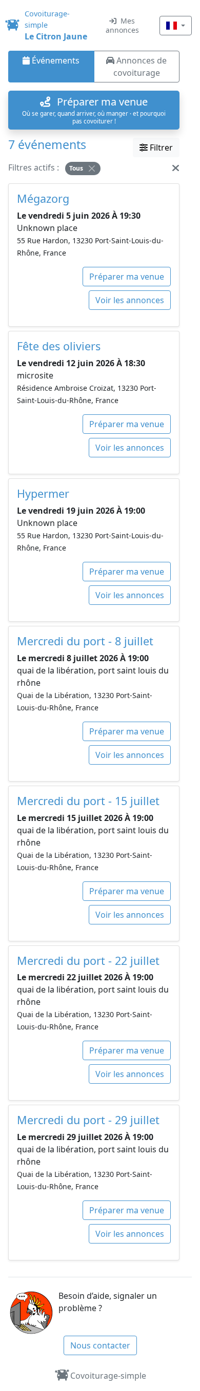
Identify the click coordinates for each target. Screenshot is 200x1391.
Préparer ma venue (126, 276)
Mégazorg (43, 198)
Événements (54, 60)
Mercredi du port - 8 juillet (85, 641)
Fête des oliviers (59, 346)
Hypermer (43, 493)
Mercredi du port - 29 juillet (88, 1119)
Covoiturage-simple (108, 1375)
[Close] (91, 168)
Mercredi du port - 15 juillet (88, 800)
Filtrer (160, 147)
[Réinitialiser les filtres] (175, 167)
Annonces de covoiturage (140, 66)
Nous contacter (100, 1345)
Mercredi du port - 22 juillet (88, 960)
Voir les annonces (129, 300)
